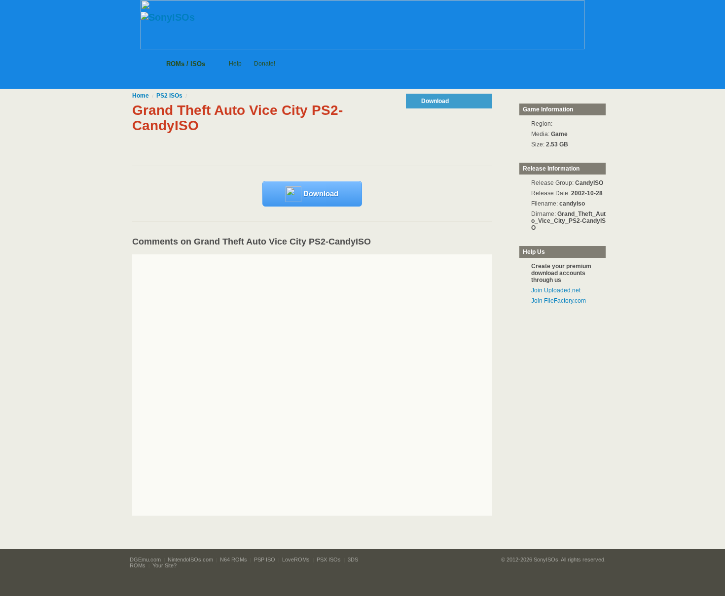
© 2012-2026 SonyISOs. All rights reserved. (553, 559)
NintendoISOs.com (190, 559)
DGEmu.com (145, 559)
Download (319, 193)
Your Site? (164, 565)
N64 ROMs (233, 559)
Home (140, 95)
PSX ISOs (329, 559)
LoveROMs (296, 559)
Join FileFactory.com (558, 300)
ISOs (169, 95)
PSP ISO (264, 559)
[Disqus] (331, 385)
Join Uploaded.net (555, 290)
